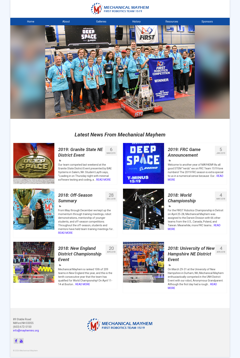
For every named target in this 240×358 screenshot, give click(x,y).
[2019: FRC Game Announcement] (143, 163)
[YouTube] (21, 341)
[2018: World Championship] (143, 209)
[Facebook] (16, 341)
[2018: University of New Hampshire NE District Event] (143, 262)
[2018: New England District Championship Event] (33, 262)
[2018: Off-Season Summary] (33, 209)
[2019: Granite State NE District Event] (33, 163)
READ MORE (103, 179)
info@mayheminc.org (26, 330)
